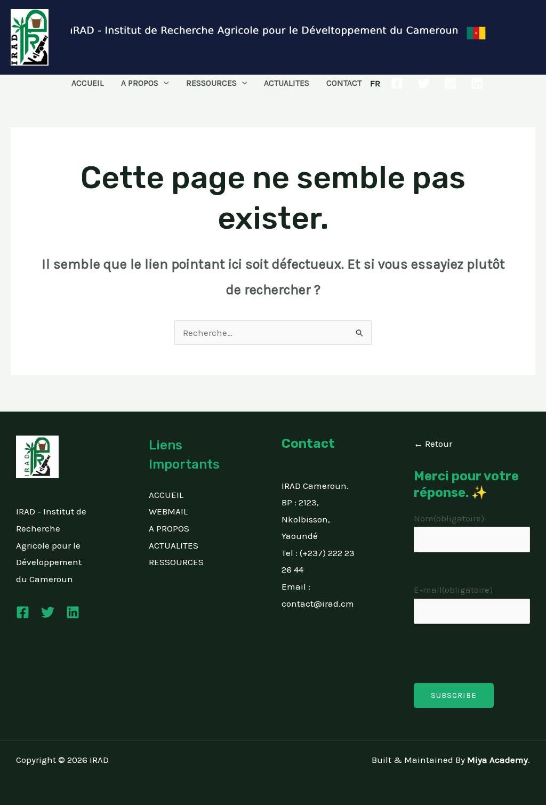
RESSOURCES (211, 83)
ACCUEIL (87, 83)
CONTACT (344, 83)
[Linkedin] (477, 83)
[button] (163, 83)
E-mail (453, 589)
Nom (449, 518)
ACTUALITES (286, 83)
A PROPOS (139, 83)
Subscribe (454, 695)
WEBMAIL (168, 511)
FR (375, 83)
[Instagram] (450, 83)
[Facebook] (397, 83)
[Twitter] (423, 83)
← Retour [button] (433, 443)
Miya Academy (497, 759)
